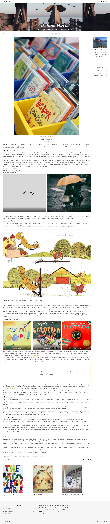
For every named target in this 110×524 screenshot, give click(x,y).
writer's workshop (42, 513)
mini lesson (50, 509)
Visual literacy (34, 315)
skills (50, 511)
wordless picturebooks (33, 355)
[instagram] (103, 1)
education (16, 456)
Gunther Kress (72, 164)
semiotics (47, 511)
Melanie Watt (46, 509)
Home (4, 1)
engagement (22, 456)
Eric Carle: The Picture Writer (9, 494)
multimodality (57, 509)
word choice (62, 511)
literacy (28, 456)
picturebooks (35, 456)
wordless (46, 456)
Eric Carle (48, 507)
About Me (8, 1)
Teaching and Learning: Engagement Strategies (73, 494)
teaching (57, 511)
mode (53, 509)
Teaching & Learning (46, 136)
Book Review (96, 70)
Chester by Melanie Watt (38, 494)
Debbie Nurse (55, 25)
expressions (52, 507)
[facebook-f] (3, 522)
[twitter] (101, 1)
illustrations (56, 507)
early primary (56, 505)
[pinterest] (105, 1)
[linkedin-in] (11, 522)
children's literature (8, 456)
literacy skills (41, 509)
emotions (68, 505)
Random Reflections (98, 73)
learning (60, 507)
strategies (52, 511)
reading (41, 456)
